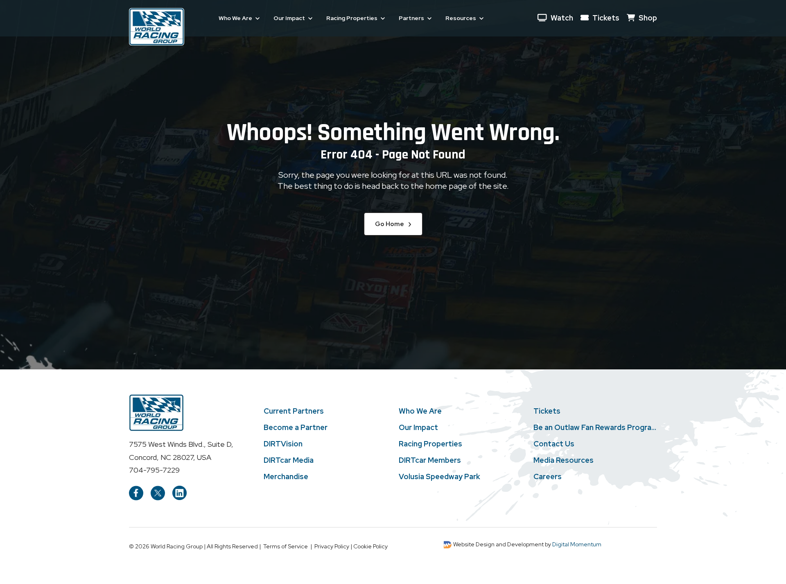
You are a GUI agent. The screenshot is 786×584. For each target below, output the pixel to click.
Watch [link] (562, 18)
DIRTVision (283, 444)
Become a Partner (296, 427)
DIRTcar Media (289, 460)
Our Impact (418, 427)
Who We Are (420, 411)
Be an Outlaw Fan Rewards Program (595, 427)
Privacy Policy (331, 546)
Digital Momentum (576, 544)
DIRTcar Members (430, 460)
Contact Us (553, 444)
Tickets (546, 411)
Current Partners (294, 411)
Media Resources (563, 460)
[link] (156, 26)
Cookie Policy (370, 546)
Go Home (393, 224)
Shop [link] (648, 18)
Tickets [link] (605, 18)
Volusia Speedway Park (439, 477)
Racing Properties (430, 444)
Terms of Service (285, 546)
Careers (547, 477)
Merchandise (286, 477)
